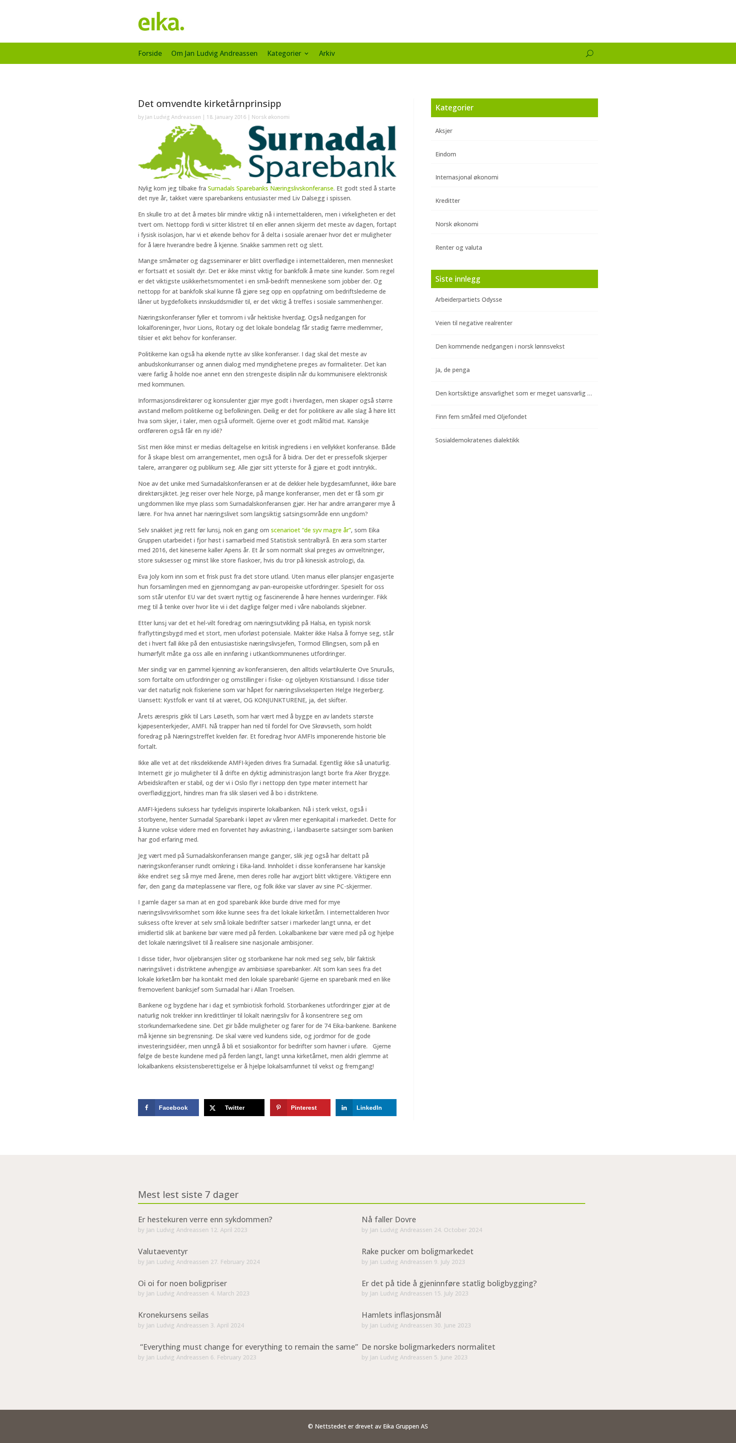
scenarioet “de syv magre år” (311, 530)
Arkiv (327, 54)
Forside (150, 54)
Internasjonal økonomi (466, 177)
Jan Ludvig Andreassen (173, 117)
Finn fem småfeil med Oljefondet (481, 417)
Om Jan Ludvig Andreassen (214, 54)
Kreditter (447, 200)
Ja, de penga (452, 370)
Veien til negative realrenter (473, 323)
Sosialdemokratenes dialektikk (477, 440)
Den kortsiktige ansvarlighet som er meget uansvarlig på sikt (520, 393)
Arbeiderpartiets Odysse (468, 299)
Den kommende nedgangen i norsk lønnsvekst (500, 346)
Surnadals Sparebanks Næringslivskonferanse (271, 188)
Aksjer (443, 131)
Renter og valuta (458, 247)
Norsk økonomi (271, 117)
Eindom (445, 154)
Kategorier (284, 54)
